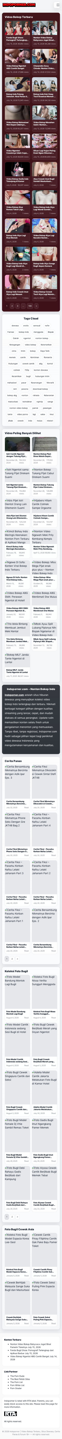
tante (10, 414)
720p (27, 370)
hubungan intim (42, 376)
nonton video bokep (19, 408)
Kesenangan (36, 382)
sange (50, 401)
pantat (35, 408)
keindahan (27, 401)
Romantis (48, 357)
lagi (34, 414)
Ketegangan (15, 344)
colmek (17, 370)
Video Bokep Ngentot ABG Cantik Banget (29, 1356)
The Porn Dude (17, 1376)
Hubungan (13, 363)
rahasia (36, 395)
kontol (50, 363)
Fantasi (10, 332)
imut (52, 414)
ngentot (27, 338)
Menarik (50, 382)
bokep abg (12, 395)
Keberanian (49, 395)
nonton (25, 395)
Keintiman (34, 357)
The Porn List (16, 1382)
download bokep (40, 389)
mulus (39, 421)
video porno (22, 414)
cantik (23, 357)
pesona (24, 389)
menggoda (38, 332)
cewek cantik (28, 363)
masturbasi (13, 401)
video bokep (30, 344)
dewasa (15, 325)
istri (15, 389)
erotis (26, 325)
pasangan (47, 408)
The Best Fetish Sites (20, 1379)
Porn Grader (16, 1388)
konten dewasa (41, 370)
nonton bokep (41, 338)
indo (30, 421)
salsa (43, 414)
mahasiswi (12, 382)
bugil (28, 376)
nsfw (47, 325)
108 (30, 306)
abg (40, 363)
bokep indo (24, 332)
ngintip (40, 401)
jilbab (10, 421)
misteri (50, 421)
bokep (33, 351)
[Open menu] (57, 5)
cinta (14, 351)
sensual (36, 325)
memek (12, 357)
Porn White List (17, 1385)
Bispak (51, 332)
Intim (23, 351)
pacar (23, 382)
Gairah (16, 338)
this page (50, 1404)
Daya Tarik (44, 351)
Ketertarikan (46, 344)
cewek (21, 421)
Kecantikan (16, 376)
